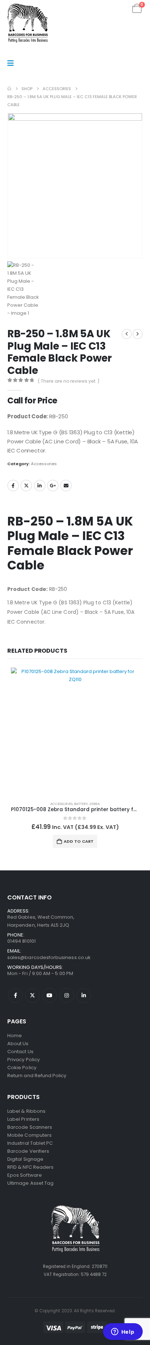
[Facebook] (15, 995)
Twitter (26, 485)
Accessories (44, 464)
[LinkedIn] (83, 995)
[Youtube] (49, 995)
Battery (81, 803)
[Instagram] (66, 995)
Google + (53, 485)
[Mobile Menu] (13, 63)
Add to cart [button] (79, 841)
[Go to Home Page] (9, 89)
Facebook (13, 485)
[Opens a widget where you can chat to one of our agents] (123, 1332)
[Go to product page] (75, 732)
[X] (32, 995)
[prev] (127, 334)
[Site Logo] (27, 23)
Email (66, 485)
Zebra (94, 803)
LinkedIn (40, 485)
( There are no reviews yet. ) (68, 381)
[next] (138, 334)
